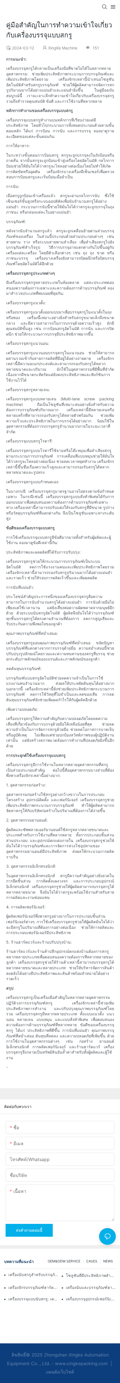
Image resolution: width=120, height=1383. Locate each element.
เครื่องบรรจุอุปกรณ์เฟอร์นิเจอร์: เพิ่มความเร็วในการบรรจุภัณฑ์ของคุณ (91, 1298)
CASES (91, 1261)
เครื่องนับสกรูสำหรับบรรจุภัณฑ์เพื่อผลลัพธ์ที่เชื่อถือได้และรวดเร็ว (34, 1274)
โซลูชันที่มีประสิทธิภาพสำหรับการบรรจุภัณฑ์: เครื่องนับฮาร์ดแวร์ (91, 1275)
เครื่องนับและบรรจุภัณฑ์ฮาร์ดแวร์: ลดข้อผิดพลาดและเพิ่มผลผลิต (91, 1287)
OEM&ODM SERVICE (64, 1261)
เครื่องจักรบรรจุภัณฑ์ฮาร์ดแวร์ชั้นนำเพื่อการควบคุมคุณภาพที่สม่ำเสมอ (33, 1287)
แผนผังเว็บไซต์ (60, 1372)
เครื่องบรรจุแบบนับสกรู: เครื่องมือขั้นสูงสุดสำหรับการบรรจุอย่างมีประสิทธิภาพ (33, 1298)
